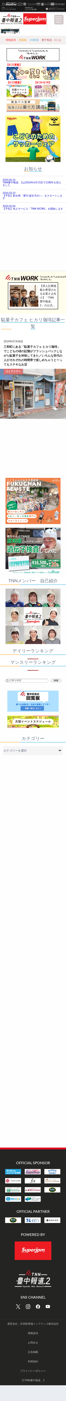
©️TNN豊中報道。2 (33, 1380)
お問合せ (33, 1342)
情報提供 (11, 39)
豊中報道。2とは (51, 39)
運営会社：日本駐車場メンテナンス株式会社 (33, 1324)
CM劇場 (34, 39)
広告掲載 (33, 1352)
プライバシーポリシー (33, 1371)
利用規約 (33, 1361)
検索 (56, 680)
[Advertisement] (33, 242)
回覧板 (23, 39)
